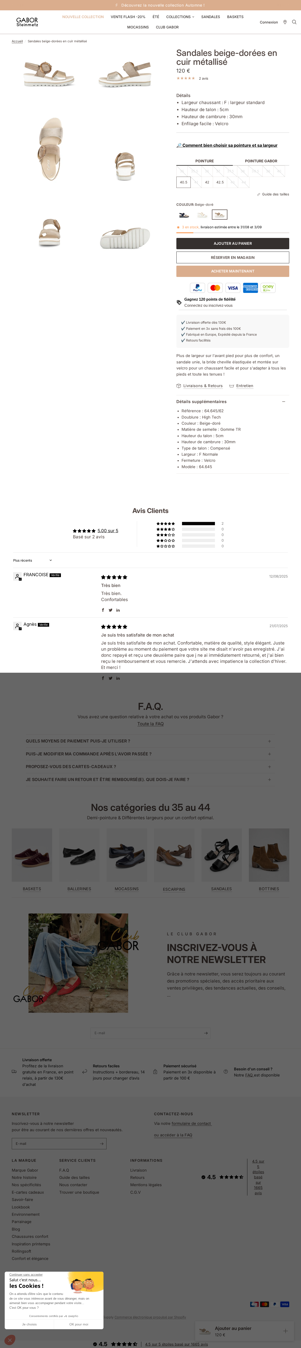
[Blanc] (202, 214)
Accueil (17, 41)
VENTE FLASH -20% (128, 17)
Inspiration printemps (31, 1244)
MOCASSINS (138, 27)
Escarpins (174, 889)
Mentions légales (146, 1184)
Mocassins (127, 889)
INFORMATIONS (146, 1160)
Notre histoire (24, 1177)
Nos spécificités (26, 1184)
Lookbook (21, 1207)
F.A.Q (64, 1170)
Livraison (138, 1170)
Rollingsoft (21, 1251)
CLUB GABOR (167, 27)
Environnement (26, 1214)
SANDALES (210, 17)
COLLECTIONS (178, 17)
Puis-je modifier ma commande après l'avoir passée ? (89, 753)
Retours (137, 1177)
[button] (10, 1340)
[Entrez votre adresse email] (205, 1033)
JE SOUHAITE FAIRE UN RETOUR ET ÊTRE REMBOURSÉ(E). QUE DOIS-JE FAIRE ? (107, 779)
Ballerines (79, 889)
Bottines (269, 889)
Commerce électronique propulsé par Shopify (150, 1317)
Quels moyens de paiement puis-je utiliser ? (78, 740)
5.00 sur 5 (108, 530)
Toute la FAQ (150, 723)
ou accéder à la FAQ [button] (173, 1135)
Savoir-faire (22, 1199)
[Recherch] (294, 22)
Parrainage (22, 1221)
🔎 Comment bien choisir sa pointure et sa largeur (226, 145)
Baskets (32, 889)
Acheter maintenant (233, 271)
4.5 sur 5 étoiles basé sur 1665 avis (258, 1177)
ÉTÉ (156, 17)
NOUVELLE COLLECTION (83, 17)
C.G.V (135, 1192)
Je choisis (29, 1324)
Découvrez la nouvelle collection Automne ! (154, 5)
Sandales (221, 889)
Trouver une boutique (79, 1192)
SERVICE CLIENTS (77, 1160)
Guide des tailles (74, 1177)
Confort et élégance (30, 1258)
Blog (16, 1229)
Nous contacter (73, 1184)
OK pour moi (78, 1324)
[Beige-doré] (219, 214)
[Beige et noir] (184, 214)
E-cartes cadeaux (28, 1192)
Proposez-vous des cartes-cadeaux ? (71, 766)
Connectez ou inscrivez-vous (208, 305)
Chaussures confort (30, 1236)
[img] (114, 577)
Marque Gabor (25, 1170)
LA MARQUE (24, 1160)
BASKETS (235, 17)
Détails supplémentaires (201, 401)
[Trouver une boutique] (285, 22)
